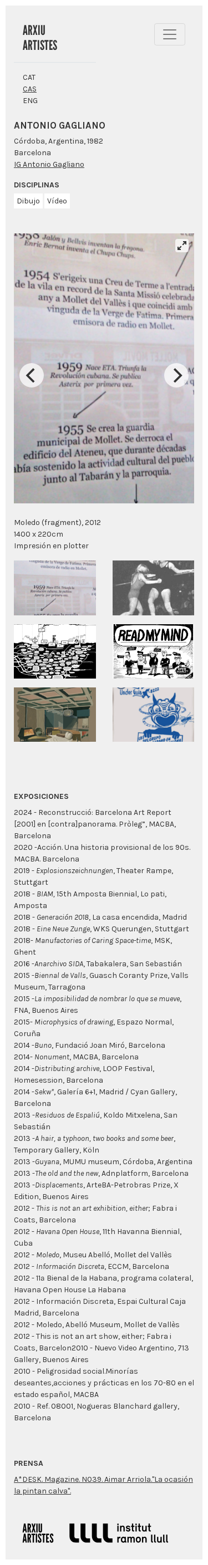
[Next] (176, 375)
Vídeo (57, 201)
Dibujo (28, 201)
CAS (30, 89)
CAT (29, 77)
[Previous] (31, 375)
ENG (30, 100)
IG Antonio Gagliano (49, 164)
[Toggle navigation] (169, 34)
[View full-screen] (182, 245)
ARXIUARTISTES (40, 37)
